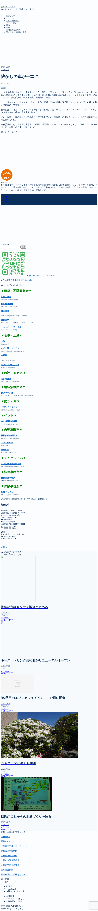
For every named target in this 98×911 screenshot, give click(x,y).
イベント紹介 (11, 23)
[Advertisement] (49, 151)
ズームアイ (10, 18)
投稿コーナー (11, 25)
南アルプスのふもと (10, 365)
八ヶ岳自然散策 (12, 21)
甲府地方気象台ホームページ (14, 846)
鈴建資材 (5, 320)
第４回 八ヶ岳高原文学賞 (16, 32)
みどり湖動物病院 (9, 421)
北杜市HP (5, 837)
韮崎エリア (10, 16)
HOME (9, 886)
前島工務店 (6, 297)
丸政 (3, 341)
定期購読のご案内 (13, 30)
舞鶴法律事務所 (8, 478)
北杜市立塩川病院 (9, 855)
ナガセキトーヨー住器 (11, 327)
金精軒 (4, 355)
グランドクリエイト (10, 407)
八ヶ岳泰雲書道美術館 (11, 464)
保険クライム (7, 492)
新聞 (8, 27)
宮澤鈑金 (5, 449)
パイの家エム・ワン (10, 348)
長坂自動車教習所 (9, 435)
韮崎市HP (5, 841)
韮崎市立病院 (7, 870)
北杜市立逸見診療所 (10, 860)
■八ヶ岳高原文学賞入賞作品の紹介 (17, 280)
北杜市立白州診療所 (10, 865)
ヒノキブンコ (7, 393)
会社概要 (10, 896)
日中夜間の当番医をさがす (13, 874)
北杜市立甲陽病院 (9, 851)
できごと (5, 70)
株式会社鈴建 (7, 304)
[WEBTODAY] (8, 7)
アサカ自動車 (7, 442)
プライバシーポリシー (16, 899)
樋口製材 (5, 311)
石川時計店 (6, 379)
